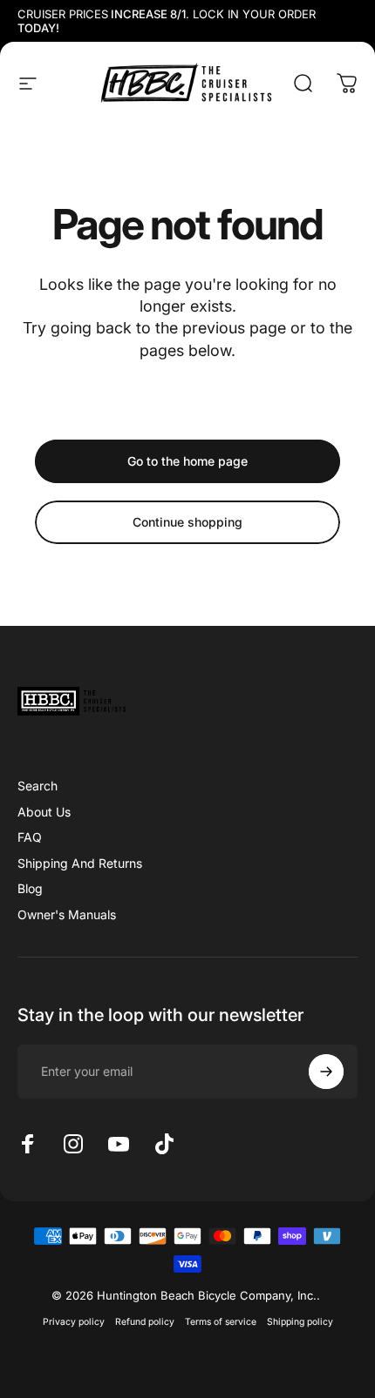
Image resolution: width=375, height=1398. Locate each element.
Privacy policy (74, 1321)
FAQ (29, 837)
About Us (44, 811)
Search (37, 785)
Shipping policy (300, 1321)
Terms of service (220, 1321)
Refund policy (144, 1321)
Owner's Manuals (66, 914)
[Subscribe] (326, 1071)
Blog (30, 888)
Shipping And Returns (79, 863)
